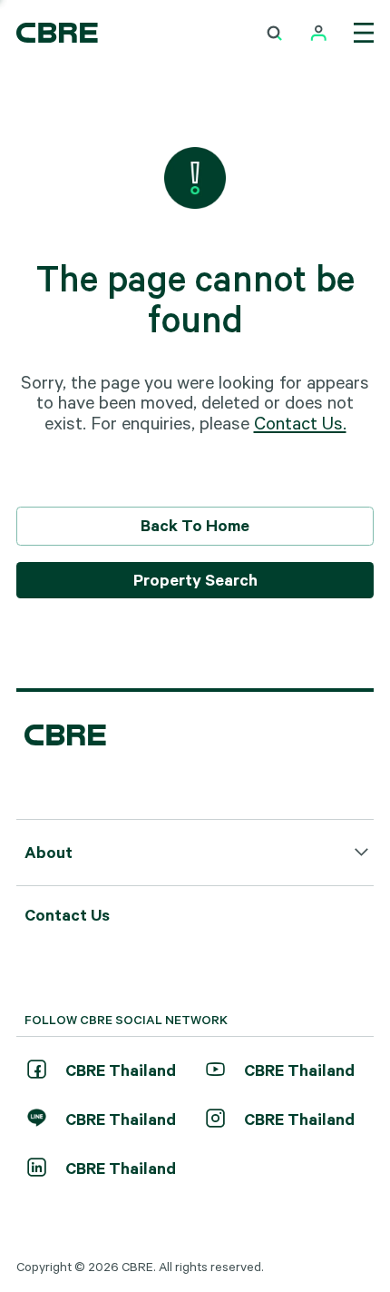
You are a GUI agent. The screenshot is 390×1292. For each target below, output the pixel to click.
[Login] (318, 33)
